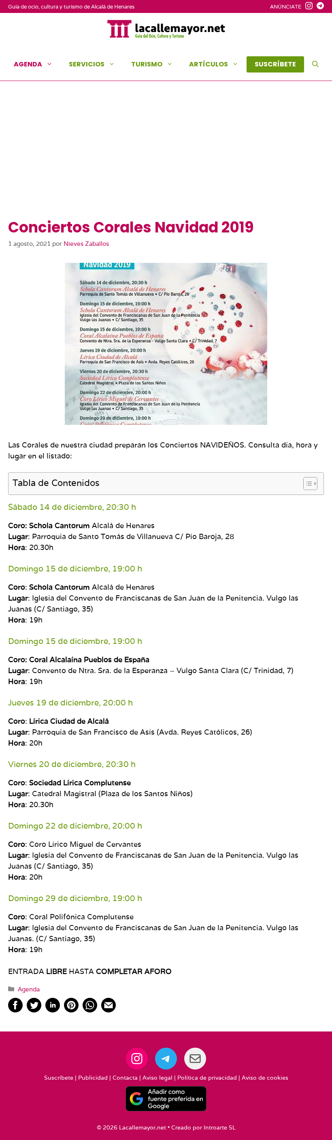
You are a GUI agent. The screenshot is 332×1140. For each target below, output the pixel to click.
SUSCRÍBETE (275, 64)
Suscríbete (58, 1077)
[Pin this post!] (71, 1009)
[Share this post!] (15, 1009)
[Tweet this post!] (34, 1009)
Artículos (208, 64)
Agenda (28, 64)
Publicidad (93, 1077)
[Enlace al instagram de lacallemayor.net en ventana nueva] (307, 7)
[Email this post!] (108, 1009)
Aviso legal (157, 1077)
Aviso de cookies (265, 1077)
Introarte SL (220, 1127)
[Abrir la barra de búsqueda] (315, 64)
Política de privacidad (207, 1077)
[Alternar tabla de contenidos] (306, 483)
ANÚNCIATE (285, 6)
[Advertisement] (166, 158)
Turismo (146, 64)
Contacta (125, 1077)
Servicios (86, 64)
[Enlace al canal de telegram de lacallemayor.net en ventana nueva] (318, 7)
